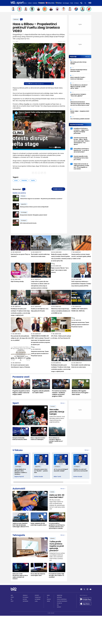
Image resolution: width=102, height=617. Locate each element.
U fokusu (76, 3)
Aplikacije (59, 603)
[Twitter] (84, 589)
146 (71, 164)
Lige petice (23, 204)
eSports (37, 595)
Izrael (16, 180)
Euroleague (66, 3)
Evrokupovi (23, 220)
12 (46, 456)
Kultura (25, 599)
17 (26, 456)
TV (47, 597)
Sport (12, 597)
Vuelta (33, 180)
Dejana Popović (19, 476)
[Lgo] (90, 3)
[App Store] (85, 604)
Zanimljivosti (17, 520)
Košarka (35, 3)
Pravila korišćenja (62, 599)
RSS (58, 605)
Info (12, 595)
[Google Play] (85, 599)
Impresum (59, 597)
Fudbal (30, 3)
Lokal (36, 601)
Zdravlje (25, 595)
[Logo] (17, 3)
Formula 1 (52, 406)
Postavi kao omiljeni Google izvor (34, 83)
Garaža (52, 492)
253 (71, 137)
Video (48, 595)
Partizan (23, 196)
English (49, 599)
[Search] (85, 3)
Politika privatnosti (62, 601)
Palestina (24, 180)
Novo (25, 3)
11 (17, 220)
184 (71, 156)
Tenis (71, 3)
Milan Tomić (57, 476)
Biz (11, 599)
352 (71, 128)
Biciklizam (16, 19)
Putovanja (25, 597)
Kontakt (59, 607)
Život (12, 601)
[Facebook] (81, 589)
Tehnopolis (38, 597)
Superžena (25, 601)
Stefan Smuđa (38, 476)
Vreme (48, 601)
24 (17, 212)
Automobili (37, 599)
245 (71, 148)
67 (17, 204)
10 (85, 456)
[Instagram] (87, 589)
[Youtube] (90, 589)
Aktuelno (34, 520)
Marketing (59, 595)
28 (17, 196)
